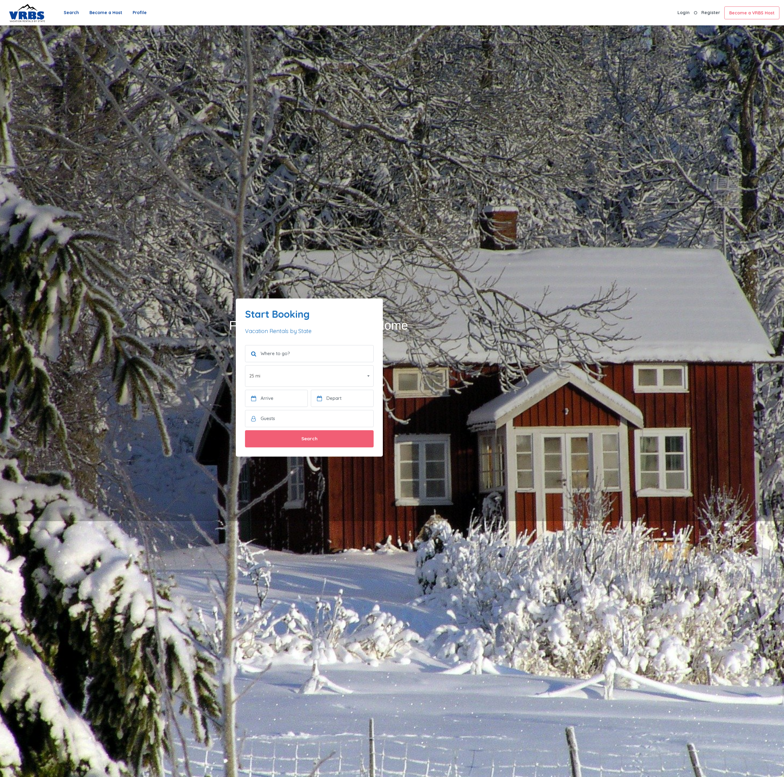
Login (683, 12)
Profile (140, 12)
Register (710, 12)
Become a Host (105, 12)
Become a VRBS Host (752, 13)
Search (71, 12)
